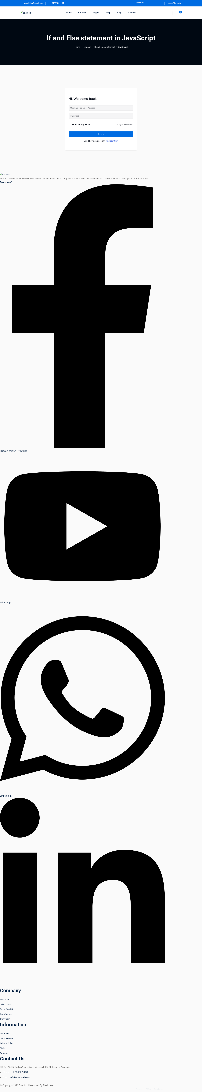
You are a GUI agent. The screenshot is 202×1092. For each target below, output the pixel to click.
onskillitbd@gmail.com (33, 3)
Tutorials (4, 1033)
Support (4, 1053)
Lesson (87, 47)
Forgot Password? (125, 124)
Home (69, 12)
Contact (132, 12)
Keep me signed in (81, 124)
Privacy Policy (6, 1043)
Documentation (7, 1038)
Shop (108, 12)
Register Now (112, 141)
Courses (82, 12)
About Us (4, 999)
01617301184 (57, 3)
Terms (139, 1089)
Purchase (158, 1089)
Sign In (101, 134)
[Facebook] (148, 2)
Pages (96, 12)
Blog (119, 12)
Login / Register (174, 3)
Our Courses (6, 1014)
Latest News (6, 1004)
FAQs (2, 1048)
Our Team (5, 1018)
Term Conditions (8, 1009)
